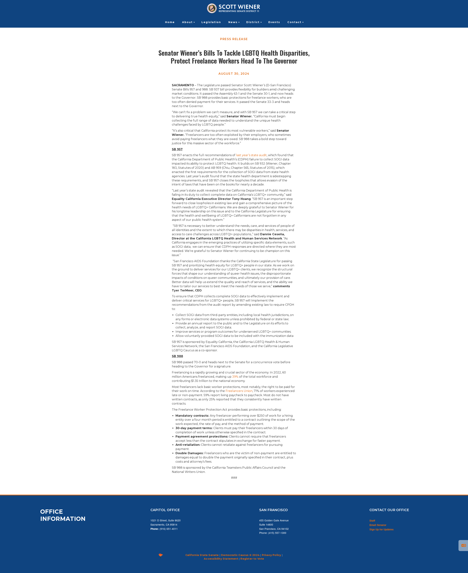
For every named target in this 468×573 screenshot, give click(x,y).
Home (170, 22)
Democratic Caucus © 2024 (240, 555)
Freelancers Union (238, 391)
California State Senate (202, 555)
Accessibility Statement (221, 558)
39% (235, 376)
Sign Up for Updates (381, 529)
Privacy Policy (271, 555)
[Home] (234, 8)
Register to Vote (252, 558)
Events (274, 22)
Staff (372, 520)
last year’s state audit (251, 155)
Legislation (211, 22)
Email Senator (377, 525)
